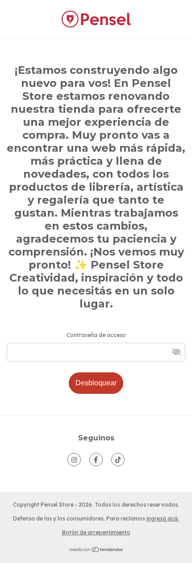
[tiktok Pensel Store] (118, 459)
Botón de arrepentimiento (96, 532)
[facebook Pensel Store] (96, 459)
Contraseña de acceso (96, 335)
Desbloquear (96, 383)
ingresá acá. (162, 518)
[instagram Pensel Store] (74, 459)
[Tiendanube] (96, 550)
